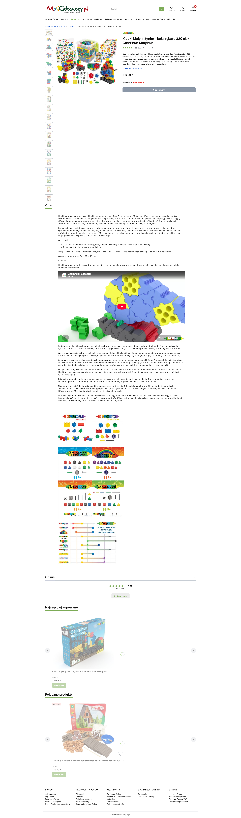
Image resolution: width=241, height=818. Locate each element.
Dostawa (79, 796)
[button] (161, 9)
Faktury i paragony (53, 801)
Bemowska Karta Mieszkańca (119, 796)
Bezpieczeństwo (52, 799)
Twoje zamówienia (114, 794)
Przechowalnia (113, 801)
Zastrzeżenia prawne (177, 796)
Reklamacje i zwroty (146, 796)
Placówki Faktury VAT (178, 799)
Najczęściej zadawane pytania (57, 804)
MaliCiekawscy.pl (51, 26)
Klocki (63, 26)
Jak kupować (50, 794)
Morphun (71, 26)
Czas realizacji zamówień (86, 804)
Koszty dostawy (82, 801)
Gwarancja (142, 794)
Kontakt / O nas (175, 794)
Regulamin (49, 796)
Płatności (79, 794)
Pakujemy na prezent (85, 799)
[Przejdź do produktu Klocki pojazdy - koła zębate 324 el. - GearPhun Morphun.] (83, 641)
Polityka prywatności (115, 804)
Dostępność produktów (178, 801)
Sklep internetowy (120, 815)
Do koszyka (59, 685)
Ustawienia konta (114, 799)
